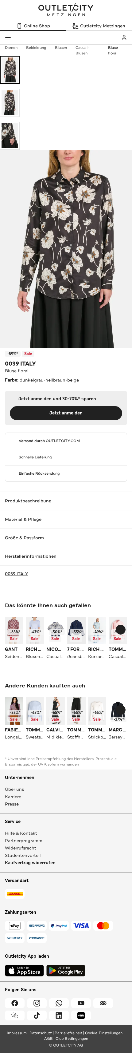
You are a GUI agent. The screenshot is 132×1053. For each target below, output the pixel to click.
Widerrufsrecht (20, 848)
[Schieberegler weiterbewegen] (121, 630)
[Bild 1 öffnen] (10, 70)
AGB (48, 1038)
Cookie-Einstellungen (103, 1033)
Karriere (13, 796)
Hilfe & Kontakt (21, 833)
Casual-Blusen (82, 50)
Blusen (61, 47)
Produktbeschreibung (28, 501)
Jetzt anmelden (66, 413)
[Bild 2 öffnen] (10, 103)
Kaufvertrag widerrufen (30, 863)
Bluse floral (113, 50)
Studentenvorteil (23, 855)
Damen (11, 47)
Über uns (14, 789)
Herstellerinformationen (30, 556)
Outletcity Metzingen (66, 10)
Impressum (17, 1033)
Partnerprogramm (23, 840)
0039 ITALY (20, 363)
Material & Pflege (23, 519)
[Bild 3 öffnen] (10, 136)
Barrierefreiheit (68, 1033)
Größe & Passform (24, 537)
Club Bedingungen (72, 1038)
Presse (12, 804)
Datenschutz (40, 1033)
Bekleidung (36, 47)
